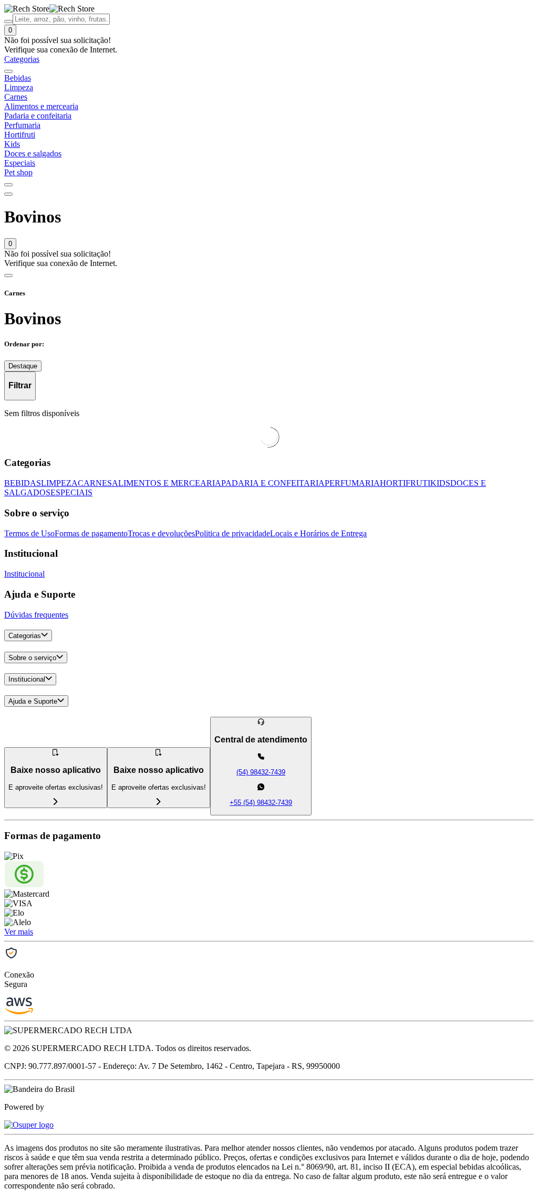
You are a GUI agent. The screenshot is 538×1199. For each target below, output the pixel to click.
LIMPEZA (59, 483)
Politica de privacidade (232, 533)
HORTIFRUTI (405, 483)
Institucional (24, 573)
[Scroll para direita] (8, 184)
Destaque (22, 366)
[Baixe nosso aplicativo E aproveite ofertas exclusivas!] (158, 802)
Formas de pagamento (91, 533)
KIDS (440, 483)
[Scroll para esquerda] (8, 71)
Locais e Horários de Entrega (318, 533)
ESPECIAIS (71, 492)
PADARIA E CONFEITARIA (273, 483)
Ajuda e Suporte (32, 701)
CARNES (95, 483)
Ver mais (18, 931)
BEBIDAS (22, 483)
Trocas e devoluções (161, 533)
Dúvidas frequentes (36, 614)
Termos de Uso (29, 533)
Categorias (24, 636)
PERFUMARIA (352, 483)
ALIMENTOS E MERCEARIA (166, 483)
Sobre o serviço (32, 658)
